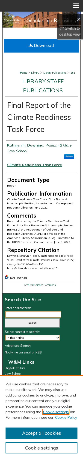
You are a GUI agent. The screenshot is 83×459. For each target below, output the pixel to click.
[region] (41, 417)
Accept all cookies (41, 433)
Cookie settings (56, 411)
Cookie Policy (66, 417)
